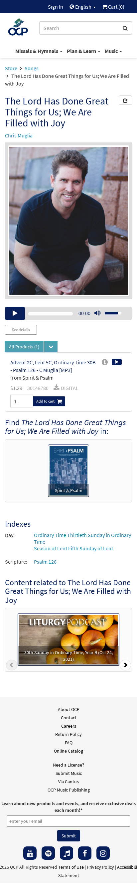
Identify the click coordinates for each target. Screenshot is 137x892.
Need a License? (68, 765)
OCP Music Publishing (69, 790)
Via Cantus (68, 782)
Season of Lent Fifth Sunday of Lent (73, 548)
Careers (68, 726)
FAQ (68, 743)
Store (11, 68)
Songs (32, 68)
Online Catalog (68, 751)
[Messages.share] (125, 100)
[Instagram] (103, 853)
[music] (66, 853)
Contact (68, 718)
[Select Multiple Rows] (51, 346)
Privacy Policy (100, 867)
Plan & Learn (82, 51)
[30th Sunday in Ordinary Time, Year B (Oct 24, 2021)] (68, 638)
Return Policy (68, 734)
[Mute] (97, 313)
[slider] (109, 311)
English (83, 6)
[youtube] (30, 853)
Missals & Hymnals (37, 51)
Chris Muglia (19, 135)
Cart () (115, 6)
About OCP (68, 709)
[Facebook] (84, 853)
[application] (68, 313)
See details (21, 329)
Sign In (55, 6)
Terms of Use (71, 867)
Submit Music (69, 773)
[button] (11, 666)
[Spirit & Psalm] (68, 469)
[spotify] (48, 853)
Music (112, 51)
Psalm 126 (45, 561)
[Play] (15, 313)
